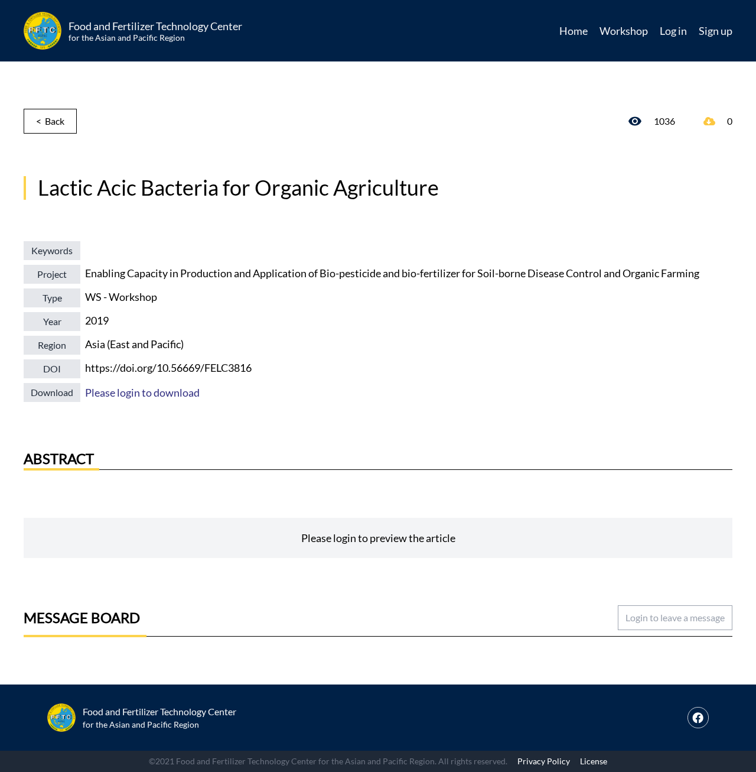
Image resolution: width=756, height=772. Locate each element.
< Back (50, 120)
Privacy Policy (543, 761)
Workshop (623, 30)
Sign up (715, 30)
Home (573, 30)
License (593, 761)
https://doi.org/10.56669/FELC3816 (168, 367)
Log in (673, 30)
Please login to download (142, 392)
